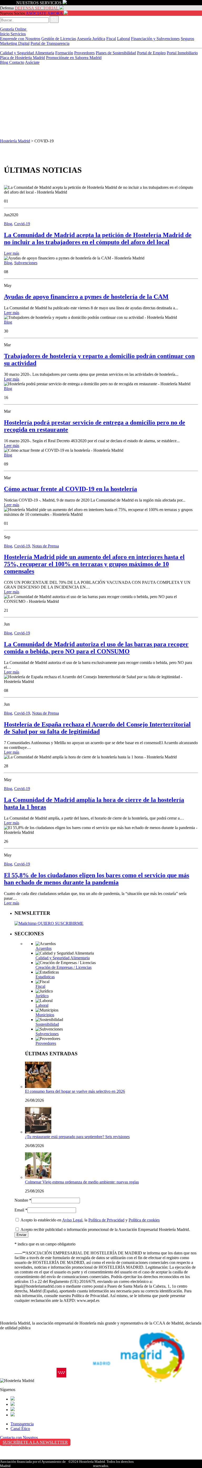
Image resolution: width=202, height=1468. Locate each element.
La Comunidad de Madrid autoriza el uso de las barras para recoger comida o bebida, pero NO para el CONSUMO (96, 648)
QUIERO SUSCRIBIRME (60, 923)
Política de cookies (144, 1220)
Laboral (123, 38)
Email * (20, 1210)
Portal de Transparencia (50, 43)
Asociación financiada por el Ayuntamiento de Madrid (33, 1464)
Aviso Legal (72, 1220)
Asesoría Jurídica (91, 38)
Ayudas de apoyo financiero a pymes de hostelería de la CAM (86, 296)
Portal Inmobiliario (182, 53)
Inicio (5, 34)
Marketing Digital (14, 43)
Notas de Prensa (45, 546)
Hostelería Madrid (15, 141)
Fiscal (111, 38)
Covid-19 (22, 224)
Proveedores (84, 53)
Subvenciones (25, 263)
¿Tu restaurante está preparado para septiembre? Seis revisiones (77, 1136)
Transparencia (22, 1424)
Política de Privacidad (106, 1220)
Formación (64, 53)
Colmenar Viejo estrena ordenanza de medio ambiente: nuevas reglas (82, 1182)
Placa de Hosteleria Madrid (22, 57)
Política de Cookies (16, 1458)
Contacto (16, 62)
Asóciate (32, 62)
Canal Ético (20, 1428)
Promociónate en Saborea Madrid (74, 57)
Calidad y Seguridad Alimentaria (27, 53)
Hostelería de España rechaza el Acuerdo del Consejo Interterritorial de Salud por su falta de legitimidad (97, 728)
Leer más (11, 253)
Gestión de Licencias (58, 38)
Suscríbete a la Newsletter (35, 1442)
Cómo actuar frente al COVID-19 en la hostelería (70, 488)
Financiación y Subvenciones (155, 38)
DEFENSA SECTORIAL (36, 8)
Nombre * (22, 1200)
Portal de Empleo (151, 53)
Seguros (187, 38)
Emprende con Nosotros (20, 38)
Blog (4, 62)
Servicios (18, 34)
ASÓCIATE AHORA (44, 13)
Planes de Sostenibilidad (116, 53)
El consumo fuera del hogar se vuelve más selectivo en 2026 (75, 1091)
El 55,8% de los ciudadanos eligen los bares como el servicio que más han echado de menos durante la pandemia (96, 879)
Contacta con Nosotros (19, 1437)
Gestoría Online (13, 29)
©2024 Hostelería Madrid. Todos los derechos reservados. (101, 1464)
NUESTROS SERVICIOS (39, 3)
